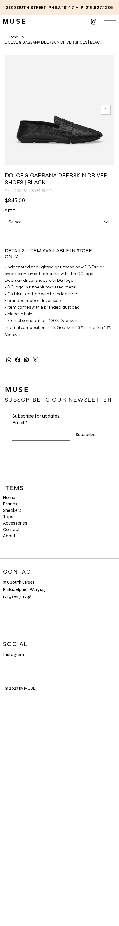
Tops (8, 516)
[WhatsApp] (9, 360)
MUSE (14, 21)
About (9, 536)
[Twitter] (35, 360)
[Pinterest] (26, 360)
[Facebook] (17, 360)
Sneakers (12, 510)
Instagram (13, 654)
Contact (11, 529)
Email (19, 422)
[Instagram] (93, 21)
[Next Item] (106, 110)
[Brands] (99, 504)
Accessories (15, 523)
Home (9, 497)
